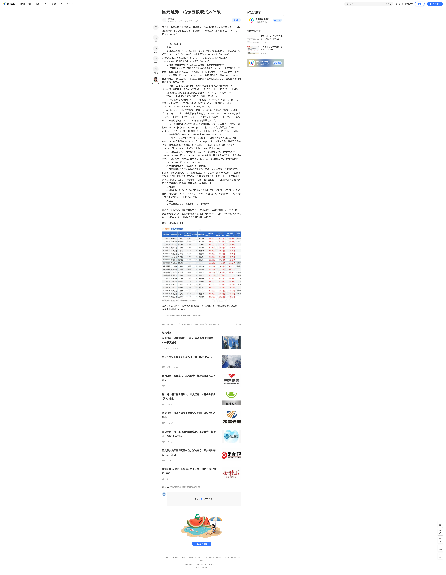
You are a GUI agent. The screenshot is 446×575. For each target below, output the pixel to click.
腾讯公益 (218, 558)
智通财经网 (166, 348)
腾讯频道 (233, 558)
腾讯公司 (199, 567)
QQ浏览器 (226, 558)
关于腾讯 (165, 558)
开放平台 (197, 558)
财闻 (163, 386)
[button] (277, 20)
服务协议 (183, 558)
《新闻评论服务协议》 (193, 487)
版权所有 (204, 567)
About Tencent (174, 558)
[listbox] (201, 405)
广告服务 (204, 558)
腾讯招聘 (211, 558)
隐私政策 (190, 558)
